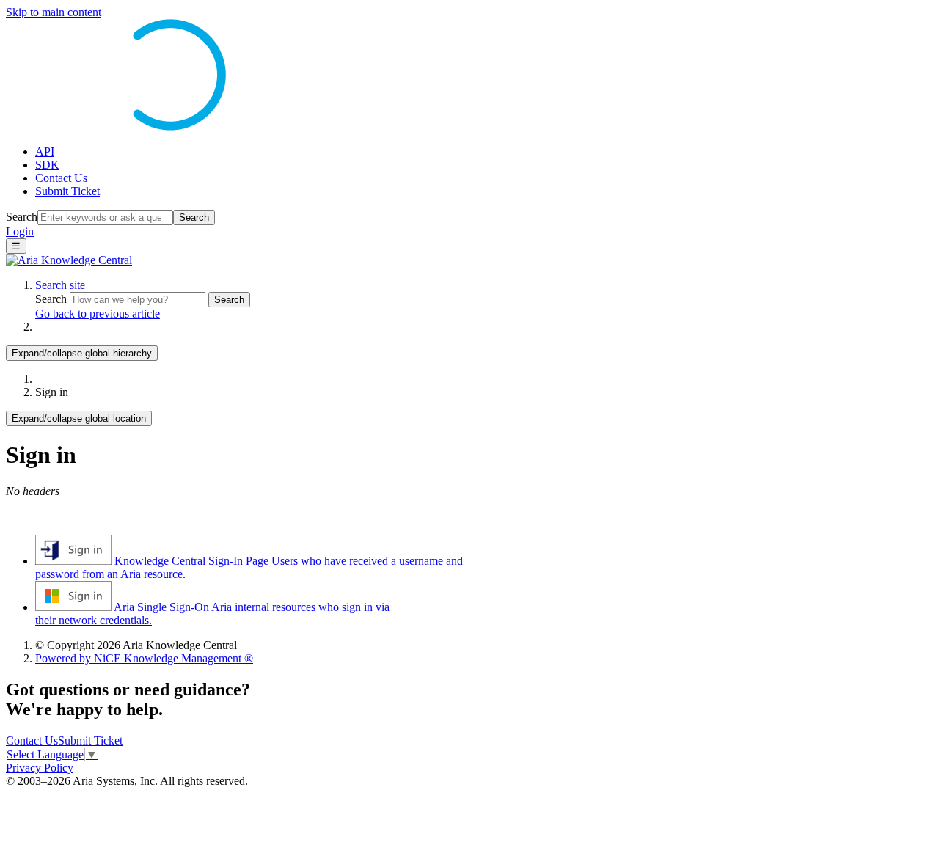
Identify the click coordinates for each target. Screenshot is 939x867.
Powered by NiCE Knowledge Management (144, 658)
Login (20, 231)
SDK (47, 164)
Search (21, 217)
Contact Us (61, 178)
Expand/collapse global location (79, 418)
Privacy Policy (39, 767)
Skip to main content (53, 12)
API (44, 151)
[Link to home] (69, 260)
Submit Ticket (67, 191)
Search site (60, 285)
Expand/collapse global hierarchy (82, 353)
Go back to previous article (97, 313)
